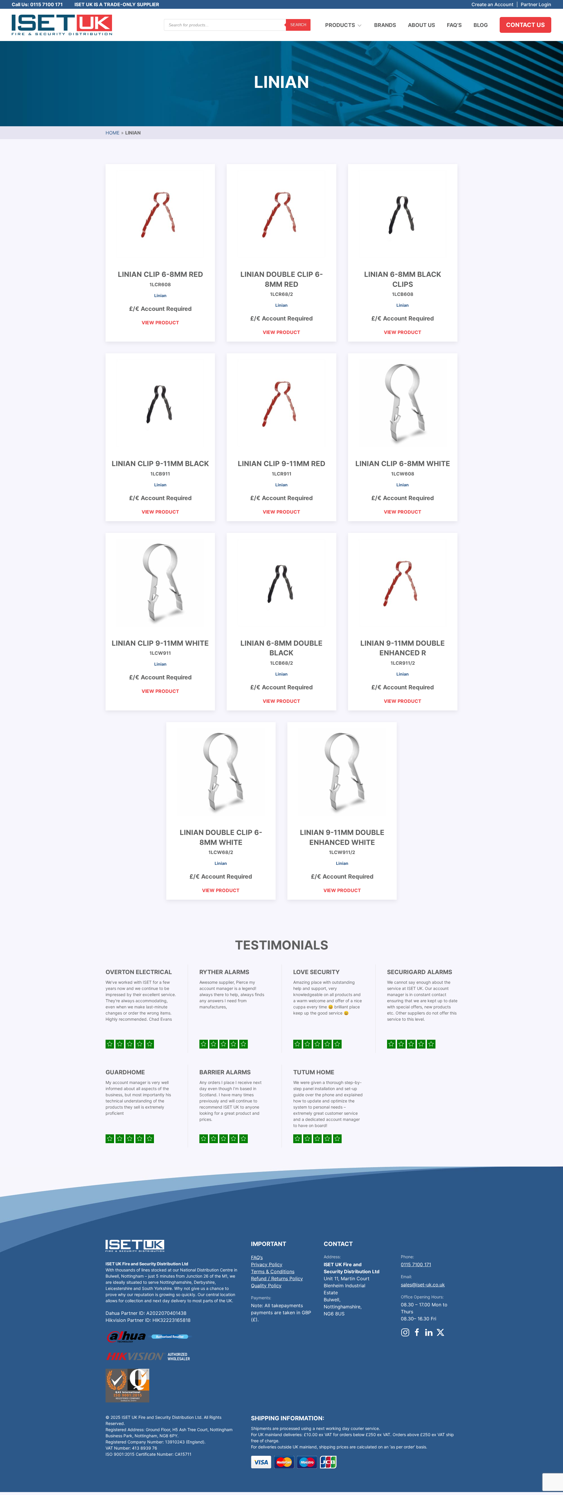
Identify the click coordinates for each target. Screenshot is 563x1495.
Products (340, 25)
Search (298, 25)
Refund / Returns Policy (277, 1278)
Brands (385, 25)
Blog (481, 25)
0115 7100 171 (416, 1264)
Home (113, 133)
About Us (421, 25)
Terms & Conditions (272, 1271)
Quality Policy (266, 1285)
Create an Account (492, 4)
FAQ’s (454, 25)
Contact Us (525, 24)
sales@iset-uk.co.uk (423, 1285)
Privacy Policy (266, 1264)
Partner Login (536, 4)
